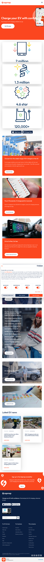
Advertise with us (18, 532)
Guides (3, 534)
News (3, 538)
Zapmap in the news (32, 536)
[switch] (16, 288)
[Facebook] (34, 555)
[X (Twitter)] (36, 555)
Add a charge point (6, 545)
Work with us (17, 529)
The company (32, 524)
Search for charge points (7, 542)
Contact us (31, 540)
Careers (30, 534)
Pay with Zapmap (9, 212)
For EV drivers (6, 524)
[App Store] (6, 504)
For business (18, 524)
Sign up (22, 486)
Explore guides (9, 353)
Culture (30, 532)
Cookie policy (31, 542)
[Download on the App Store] (16, 132)
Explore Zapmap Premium (11, 254)
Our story (30, 527)
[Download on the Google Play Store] (27, 132)
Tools (3, 532)
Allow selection (22, 295)
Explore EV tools (10, 379)
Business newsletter (19, 534)
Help (3, 540)
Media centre (31, 538)
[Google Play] (16, 504)
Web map (4, 529)
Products (17, 527)
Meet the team (31, 529)
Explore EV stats (10, 403)
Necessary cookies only (8, 295)
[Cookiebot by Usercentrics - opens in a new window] (38, 266)
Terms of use (31, 547)
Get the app (8, 26)
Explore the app (9, 171)
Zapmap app (4, 527)
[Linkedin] (38, 555)
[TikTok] (41, 555)
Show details (37, 291)
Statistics (4, 536)
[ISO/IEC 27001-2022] (6, 511)
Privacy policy (31, 545)
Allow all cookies (36, 295)
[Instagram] (32, 555)
